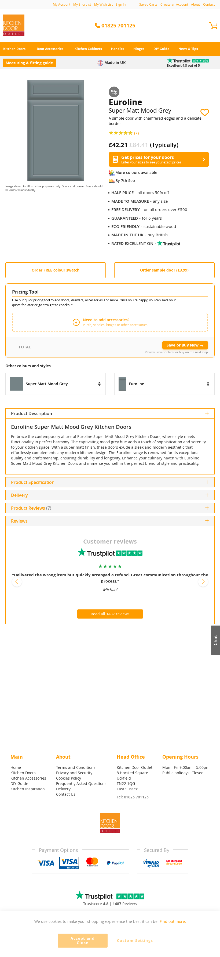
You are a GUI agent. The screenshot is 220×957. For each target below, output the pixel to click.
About (195, 4)
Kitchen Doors (23, 772)
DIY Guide (19, 783)
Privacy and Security (74, 772)
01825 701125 (136, 796)
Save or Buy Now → (185, 345)
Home (15, 767)
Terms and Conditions (76, 767)
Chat (215, 640)
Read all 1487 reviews (110, 613)
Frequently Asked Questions (81, 783)
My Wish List (103, 4)
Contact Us (65, 794)
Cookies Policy (68, 778)
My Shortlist (82, 4)
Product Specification (32, 482)
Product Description (31, 413)
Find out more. (173, 921)
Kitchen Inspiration (27, 788)
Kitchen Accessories (28, 778)
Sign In (121, 4)
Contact (209, 4)
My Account (61, 4)
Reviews (39, 508)
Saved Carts (148, 4)
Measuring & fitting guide (29, 62)
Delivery (19, 495)
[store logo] (13, 25)
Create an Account (174, 4)
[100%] (121, 132)
